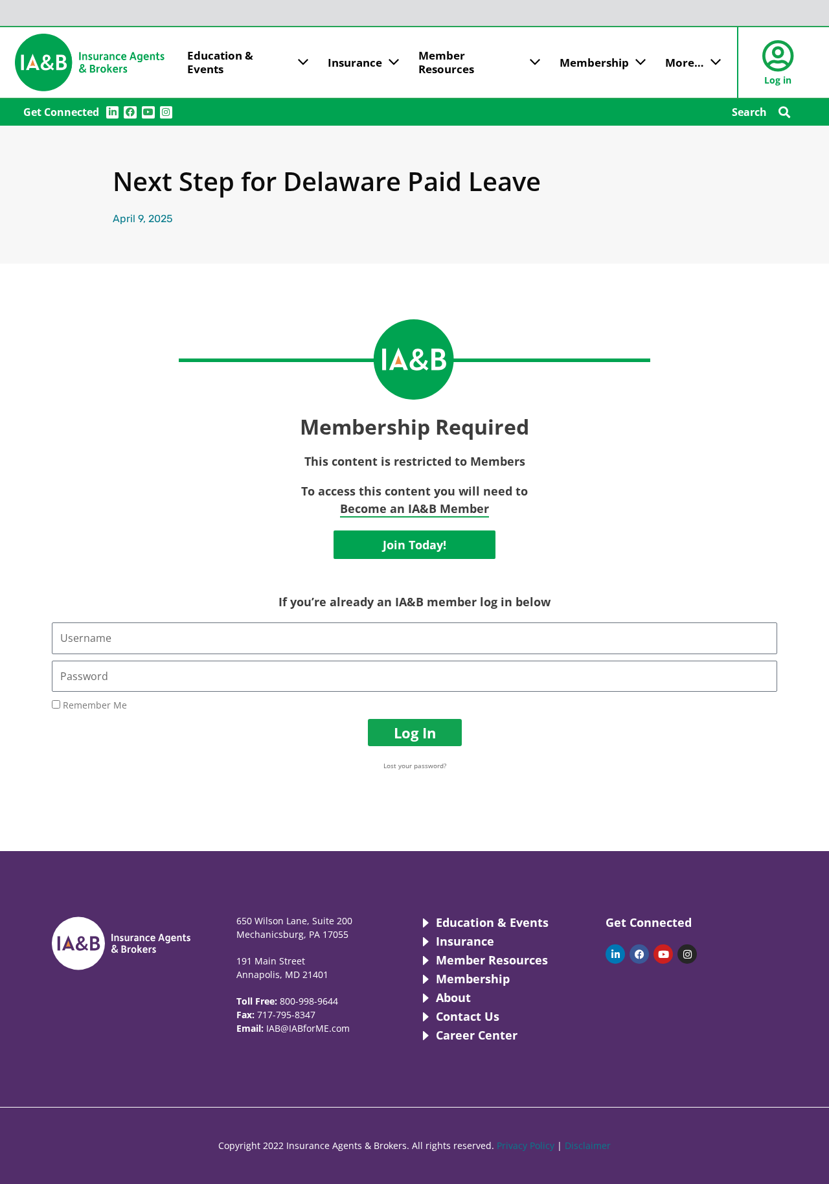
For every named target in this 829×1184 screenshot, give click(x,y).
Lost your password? (414, 765)
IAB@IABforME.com (308, 1028)
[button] (784, 112)
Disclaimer (588, 1145)
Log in (777, 80)
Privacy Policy (525, 1145)
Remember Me (93, 705)
